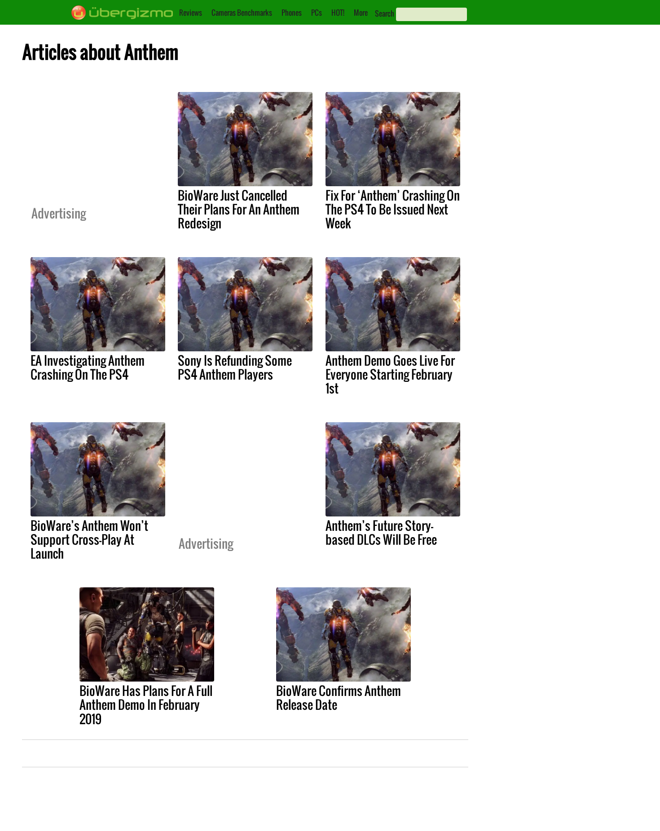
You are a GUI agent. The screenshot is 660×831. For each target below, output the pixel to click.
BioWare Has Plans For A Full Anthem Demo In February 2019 (145, 704)
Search (384, 13)
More (361, 12)
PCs (316, 12)
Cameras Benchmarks (241, 12)
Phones (292, 12)
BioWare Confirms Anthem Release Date (338, 697)
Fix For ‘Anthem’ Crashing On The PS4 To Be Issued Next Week (393, 209)
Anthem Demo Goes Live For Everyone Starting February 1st (390, 374)
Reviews (190, 12)
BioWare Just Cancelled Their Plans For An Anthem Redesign (238, 209)
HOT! (337, 12)
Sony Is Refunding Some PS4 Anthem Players (235, 367)
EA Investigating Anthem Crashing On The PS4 (88, 367)
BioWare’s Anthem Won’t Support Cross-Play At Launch (89, 539)
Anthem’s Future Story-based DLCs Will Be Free (381, 532)
